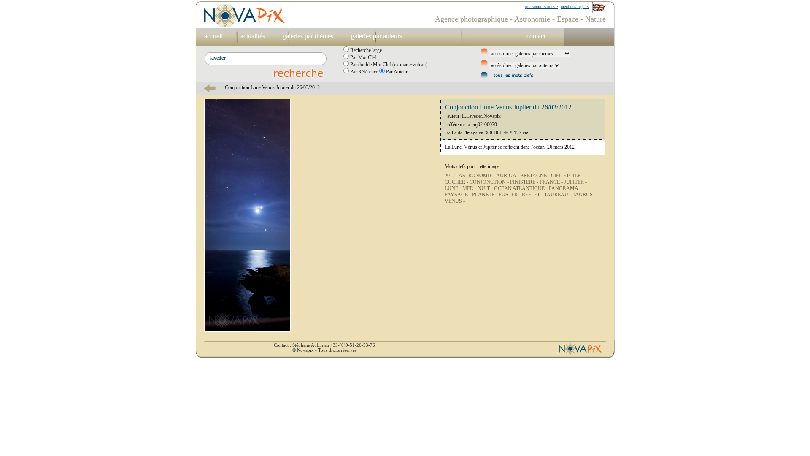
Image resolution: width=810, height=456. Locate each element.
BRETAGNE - (535, 176)
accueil (213, 36)
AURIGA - (508, 176)
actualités (252, 36)
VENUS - (455, 201)
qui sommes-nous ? (541, 6)
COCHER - (457, 182)
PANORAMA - (565, 188)
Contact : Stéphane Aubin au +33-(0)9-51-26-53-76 (324, 344)
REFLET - (533, 195)
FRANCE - (552, 182)
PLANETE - (485, 195)
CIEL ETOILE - (567, 176)
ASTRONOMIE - (477, 176)
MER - (470, 188)
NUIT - (486, 188)
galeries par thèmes (308, 36)
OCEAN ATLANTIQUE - (521, 188)
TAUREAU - (558, 195)
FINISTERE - (525, 182)
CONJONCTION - (490, 182)
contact (535, 36)
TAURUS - (584, 195)
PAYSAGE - (458, 195)
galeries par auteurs (376, 36)
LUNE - (453, 188)
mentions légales (575, 6)
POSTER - (510, 195)
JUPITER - (575, 182)
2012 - (452, 176)
